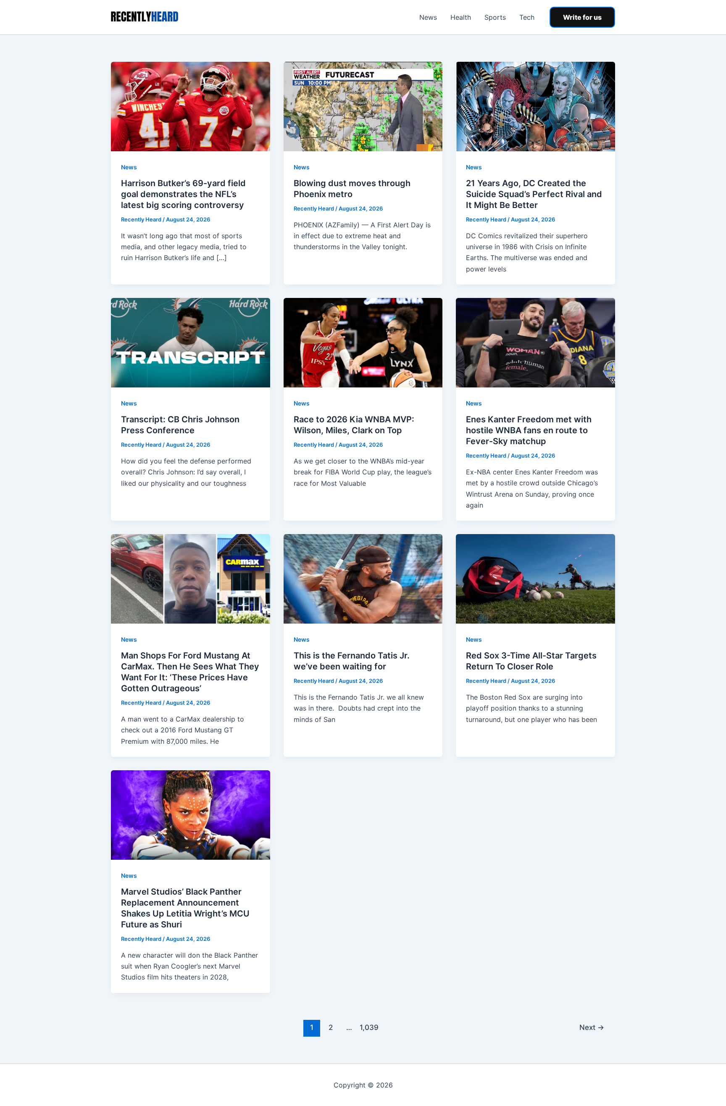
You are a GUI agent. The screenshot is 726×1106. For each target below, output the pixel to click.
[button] (582, 17)
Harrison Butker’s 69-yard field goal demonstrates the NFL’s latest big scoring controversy (183, 194)
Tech (526, 17)
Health (460, 17)
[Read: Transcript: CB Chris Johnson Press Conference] (190, 342)
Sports (495, 17)
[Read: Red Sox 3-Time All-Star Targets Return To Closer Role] (535, 578)
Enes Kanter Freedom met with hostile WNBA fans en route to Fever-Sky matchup (529, 430)
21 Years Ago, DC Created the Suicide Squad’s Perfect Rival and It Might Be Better (534, 194)
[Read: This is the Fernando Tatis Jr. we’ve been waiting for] (363, 578)
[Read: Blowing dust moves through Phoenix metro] (363, 106)
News (428, 17)
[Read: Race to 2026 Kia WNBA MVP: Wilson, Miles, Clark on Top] (363, 342)
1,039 (368, 1027)
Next (591, 1027)
